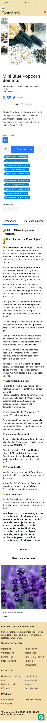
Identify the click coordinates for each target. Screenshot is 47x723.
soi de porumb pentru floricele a (16, 169)
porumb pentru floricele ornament (17, 174)
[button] (3, 8)
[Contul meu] (35, 10)
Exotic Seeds (10, 12)
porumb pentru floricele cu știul (16, 161)
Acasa (15, 92)
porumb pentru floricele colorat (16, 157)
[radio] (5, 140)
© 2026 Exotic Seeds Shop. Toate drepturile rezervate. (20, 713)
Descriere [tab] (10, 221)
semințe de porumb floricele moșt (17, 180)
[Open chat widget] (41, 717)
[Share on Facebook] (5, 208)
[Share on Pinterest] (16, 208)
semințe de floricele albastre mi (16, 193)
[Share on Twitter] (10, 208)
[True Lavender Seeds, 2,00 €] (23, 591)
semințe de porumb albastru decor (17, 165)
